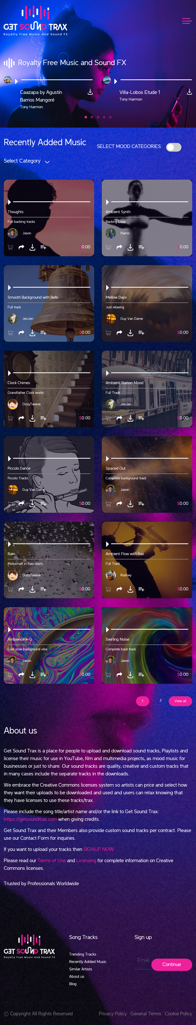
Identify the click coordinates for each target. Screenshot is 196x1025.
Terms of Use (52, 860)
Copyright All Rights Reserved (41, 1014)
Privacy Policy (113, 1014)
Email (143, 960)
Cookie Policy (178, 1014)
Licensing (86, 860)
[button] (86, 117)
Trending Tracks (82, 955)
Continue (172, 964)
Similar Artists (80, 969)
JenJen (27, 319)
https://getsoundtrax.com (30, 819)
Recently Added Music (87, 962)
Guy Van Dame (131, 319)
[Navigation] (189, 21)
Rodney (125, 575)
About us (76, 977)
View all (180, 701)
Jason (26, 233)
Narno (124, 233)
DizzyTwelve (31, 404)
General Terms (145, 1014)
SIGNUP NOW (98, 849)
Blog (73, 984)
